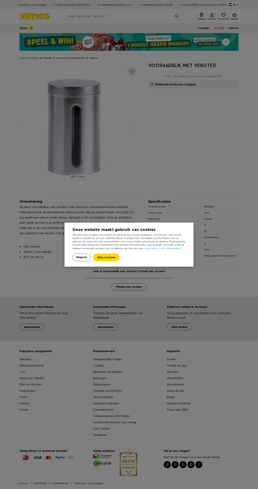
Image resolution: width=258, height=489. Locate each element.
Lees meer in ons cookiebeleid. (162, 248)
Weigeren (81, 257)
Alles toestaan (106, 257)
